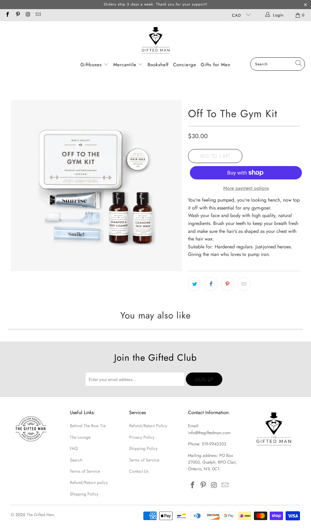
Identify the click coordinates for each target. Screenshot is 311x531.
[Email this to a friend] (244, 284)
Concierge (184, 64)
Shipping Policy (84, 494)
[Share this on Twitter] (194, 284)
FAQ (74, 448)
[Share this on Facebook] (211, 284)
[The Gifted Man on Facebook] (7, 15)
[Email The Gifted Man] (37, 15)
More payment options (246, 188)
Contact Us (139, 471)
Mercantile (125, 64)
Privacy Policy (141, 437)
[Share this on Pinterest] (227, 284)
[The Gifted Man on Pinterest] (17, 15)
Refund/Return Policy (148, 426)
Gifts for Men (216, 64)
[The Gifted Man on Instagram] (27, 15)
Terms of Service (85, 471)
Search (76, 460)
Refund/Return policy (89, 482)
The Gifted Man (40, 515)
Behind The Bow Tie (88, 426)
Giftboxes (91, 64)
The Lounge (80, 437)
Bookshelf (158, 64)
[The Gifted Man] (156, 40)
